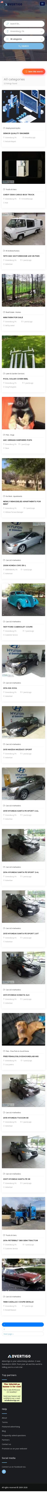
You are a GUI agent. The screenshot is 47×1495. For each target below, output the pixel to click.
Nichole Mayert (10, 141)
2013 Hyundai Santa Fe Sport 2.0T (21, 933)
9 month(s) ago (29, 137)
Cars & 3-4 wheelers (13, 560)
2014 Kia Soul (10, 688)
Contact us (6, 1444)
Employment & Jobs (12, 128)
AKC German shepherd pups (17, 440)
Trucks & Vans (11, 189)
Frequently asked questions (14, 1435)
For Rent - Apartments (13, 496)
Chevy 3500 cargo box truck (18, 194)
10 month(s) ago (27, 199)
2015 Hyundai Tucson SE (15, 1118)
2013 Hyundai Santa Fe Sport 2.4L (21, 811)
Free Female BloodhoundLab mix (21, 1056)
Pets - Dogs (9, 435)
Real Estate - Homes (13, 312)
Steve (7, 448)
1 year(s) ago (26, 260)
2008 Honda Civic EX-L (14, 565)
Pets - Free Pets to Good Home (17, 1051)
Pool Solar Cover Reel (15, 379)
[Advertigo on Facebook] (4, 1472)
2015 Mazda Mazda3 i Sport (17, 749)
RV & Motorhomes (12, 251)
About (4, 1418)
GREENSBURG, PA (11, 570)
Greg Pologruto (10, 387)
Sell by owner (10, 325)
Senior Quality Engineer (16, 133)
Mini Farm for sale (13, 317)
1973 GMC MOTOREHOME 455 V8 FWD (21, 256)
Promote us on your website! (14, 1448)
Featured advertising (11, 1426)
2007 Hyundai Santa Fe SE (16, 1179)
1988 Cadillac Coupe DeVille (18, 1302)
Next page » (8, 1334)
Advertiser (9, 264)
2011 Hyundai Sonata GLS (16, 995)
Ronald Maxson (10, 1310)
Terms (5, 1422)
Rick (6, 203)
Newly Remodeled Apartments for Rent (22, 502)
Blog (4, 1431)
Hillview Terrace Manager (14, 512)
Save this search (35, 71)
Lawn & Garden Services (14, 373)
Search (25, 46)
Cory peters (9, 1064)
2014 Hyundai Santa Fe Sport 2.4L (21, 872)
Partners (6, 1439)
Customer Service (11, 635)
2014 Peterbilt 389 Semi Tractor (20, 1240)
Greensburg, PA (10, 137)
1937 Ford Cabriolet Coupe (17, 627)
